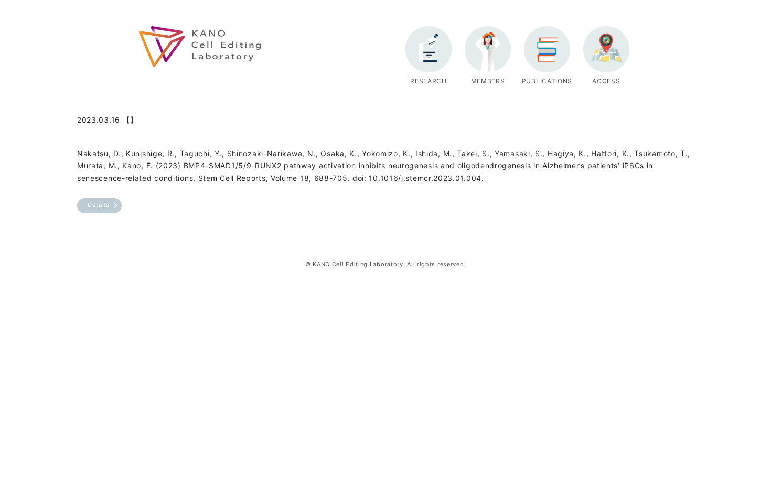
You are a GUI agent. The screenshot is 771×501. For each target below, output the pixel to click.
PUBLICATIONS (547, 81)
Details (99, 205)
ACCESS (606, 81)
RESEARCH (428, 81)
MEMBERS (488, 81)
